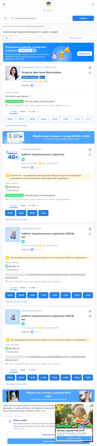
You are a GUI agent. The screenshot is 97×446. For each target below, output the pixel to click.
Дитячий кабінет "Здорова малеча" (40, 101)
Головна (6, 26)
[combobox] (40, 18)
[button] (90, 73)
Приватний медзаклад (14, 101)
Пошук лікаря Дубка (17, 26)
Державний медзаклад (14, 275)
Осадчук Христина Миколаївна (41, 72)
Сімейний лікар (50, 67)
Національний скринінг (31, 67)
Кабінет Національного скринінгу (42, 154)
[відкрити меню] (93, 4)
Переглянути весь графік (16, 125)
